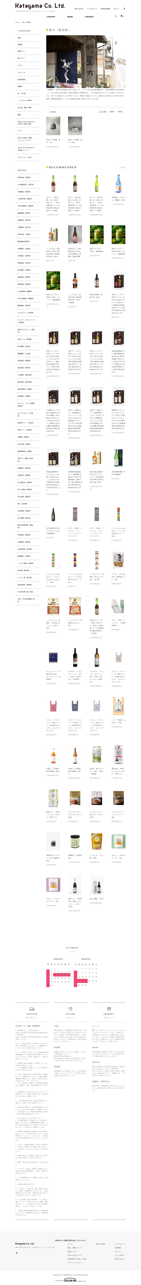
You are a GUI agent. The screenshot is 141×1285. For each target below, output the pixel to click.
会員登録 (118, 1248)
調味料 (20, 86)
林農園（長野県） (24, 437)
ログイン (116, 8)
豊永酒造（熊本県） (25, 368)
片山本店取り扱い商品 (25, 592)
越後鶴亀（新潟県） (25, 213)
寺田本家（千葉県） (25, 234)
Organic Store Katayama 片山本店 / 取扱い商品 (26, 123)
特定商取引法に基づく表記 (77, 1259)
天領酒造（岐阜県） (25, 256)
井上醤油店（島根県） (25, 482)
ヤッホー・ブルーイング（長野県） (26, 321)
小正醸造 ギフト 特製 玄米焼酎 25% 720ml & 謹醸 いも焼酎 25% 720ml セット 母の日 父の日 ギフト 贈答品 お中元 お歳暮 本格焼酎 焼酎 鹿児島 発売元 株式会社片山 (53, 420)
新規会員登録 (105, 8)
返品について (72, 1251)
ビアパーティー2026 (25, 157)
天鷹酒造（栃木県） (25, 227)
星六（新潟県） (27, 22)
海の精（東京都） (24, 570)
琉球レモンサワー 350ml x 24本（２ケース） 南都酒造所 (53, 297)
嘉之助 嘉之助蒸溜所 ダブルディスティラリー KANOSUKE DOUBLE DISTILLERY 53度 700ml (97, 477)
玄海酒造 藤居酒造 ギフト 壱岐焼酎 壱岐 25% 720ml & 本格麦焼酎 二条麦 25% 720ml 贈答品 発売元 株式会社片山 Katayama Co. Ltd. (75, 479)
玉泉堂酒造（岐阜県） (25, 549)
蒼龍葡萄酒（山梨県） (25, 451)
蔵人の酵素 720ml (96, 899)
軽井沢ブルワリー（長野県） (26, 331)
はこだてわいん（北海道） (25, 414)
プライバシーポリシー (75, 1262)
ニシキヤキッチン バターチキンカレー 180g (75, 814)
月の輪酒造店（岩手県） (26, 184)
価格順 (112, 111)
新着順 (120, 111)
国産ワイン (21, 51)
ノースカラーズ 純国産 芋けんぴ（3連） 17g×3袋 (97, 576)
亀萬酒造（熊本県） (25, 305)
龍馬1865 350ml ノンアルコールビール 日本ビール (119, 771)
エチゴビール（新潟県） (26, 313)
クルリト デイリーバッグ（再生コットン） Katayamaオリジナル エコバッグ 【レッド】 (54, 725)
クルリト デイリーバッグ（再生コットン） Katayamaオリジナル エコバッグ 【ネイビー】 (75, 725)
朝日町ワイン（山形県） (26, 423)
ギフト (20, 131)
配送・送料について (75, 1248)
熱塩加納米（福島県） (25, 585)
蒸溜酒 (20, 44)
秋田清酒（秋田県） (25, 177)
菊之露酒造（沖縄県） (25, 389)
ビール (20, 65)
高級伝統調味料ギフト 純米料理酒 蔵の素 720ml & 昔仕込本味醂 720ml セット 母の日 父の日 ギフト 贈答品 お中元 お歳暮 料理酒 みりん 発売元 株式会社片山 (118, 361)
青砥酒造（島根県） (25, 284)
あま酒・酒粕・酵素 (25, 107)
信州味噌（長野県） (25, 511)
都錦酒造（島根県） (25, 277)
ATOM (103, 1244)
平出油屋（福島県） (25, 496)
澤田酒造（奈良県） (25, 263)
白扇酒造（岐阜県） (25, 542)
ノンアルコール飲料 (25, 100)
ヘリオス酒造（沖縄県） (26, 563)
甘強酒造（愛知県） (25, 535)
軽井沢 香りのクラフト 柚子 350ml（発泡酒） (97, 771)
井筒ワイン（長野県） (25, 430)
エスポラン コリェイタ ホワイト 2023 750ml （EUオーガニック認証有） (97, 676)
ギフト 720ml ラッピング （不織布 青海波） (119, 622)
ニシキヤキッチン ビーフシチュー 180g (118, 814)
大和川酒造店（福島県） (26, 206)
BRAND (70, 17)
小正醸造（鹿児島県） (25, 375)
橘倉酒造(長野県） (24, 241)
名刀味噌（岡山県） (25, 518)
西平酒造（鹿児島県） (25, 382)
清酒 (19, 38)
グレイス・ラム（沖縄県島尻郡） (26, 405)
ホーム (17, 22)
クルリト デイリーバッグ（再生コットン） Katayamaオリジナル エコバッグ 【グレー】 (97, 725)
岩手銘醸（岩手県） (25, 346)
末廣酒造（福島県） (25, 192)
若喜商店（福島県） (25, 475)
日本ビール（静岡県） (25, 339)
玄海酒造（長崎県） (25, 360)
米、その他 (21, 93)
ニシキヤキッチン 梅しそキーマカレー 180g (97, 814)
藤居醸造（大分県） (25, 353)
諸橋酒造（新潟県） (25, 220)
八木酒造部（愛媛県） (25, 291)
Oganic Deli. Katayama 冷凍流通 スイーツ (26, 149)
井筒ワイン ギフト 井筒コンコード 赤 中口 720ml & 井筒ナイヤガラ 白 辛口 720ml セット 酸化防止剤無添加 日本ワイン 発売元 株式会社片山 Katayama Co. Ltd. (53, 361)
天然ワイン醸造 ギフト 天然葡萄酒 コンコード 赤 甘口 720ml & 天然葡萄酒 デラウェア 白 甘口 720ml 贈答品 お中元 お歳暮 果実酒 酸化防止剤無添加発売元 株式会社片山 (97, 420)
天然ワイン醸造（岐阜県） (25, 460)
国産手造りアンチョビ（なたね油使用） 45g (53, 858)
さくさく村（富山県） (25, 577)
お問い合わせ (78, 8)
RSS (97, 1244)
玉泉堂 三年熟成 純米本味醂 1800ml (75, 771)
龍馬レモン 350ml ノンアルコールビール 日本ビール (53, 814)
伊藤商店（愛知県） (25, 468)
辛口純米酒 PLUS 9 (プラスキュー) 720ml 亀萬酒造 (53, 531)
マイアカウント (92, 8)
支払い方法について (75, 1255)
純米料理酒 (21, 79)
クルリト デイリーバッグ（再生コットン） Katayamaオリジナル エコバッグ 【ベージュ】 (119, 676)
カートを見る (119, 1255)
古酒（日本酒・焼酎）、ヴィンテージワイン (26, 139)
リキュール (21, 72)
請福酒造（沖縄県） (25, 396)
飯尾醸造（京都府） (25, 556)
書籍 (19, 115)
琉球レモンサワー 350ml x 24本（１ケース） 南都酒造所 (118, 251)
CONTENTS (89, 17)
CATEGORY (51, 17)
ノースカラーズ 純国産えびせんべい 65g (75, 622)
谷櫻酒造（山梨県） (25, 249)
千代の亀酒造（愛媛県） (26, 298)
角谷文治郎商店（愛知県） (25, 526)
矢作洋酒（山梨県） (25, 444)
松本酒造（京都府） (25, 270)
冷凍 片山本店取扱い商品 (26, 600)
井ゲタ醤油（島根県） (25, 489)
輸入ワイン (21, 58)
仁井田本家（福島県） (25, 199)
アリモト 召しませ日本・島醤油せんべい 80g (118, 576)
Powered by (59, 1280)
